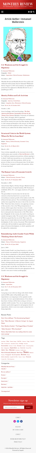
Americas (10, 101)
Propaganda (8, 354)
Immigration (6, 348)
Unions (23, 357)
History (8, 141)
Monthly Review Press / (8, 367)
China (7, 341)
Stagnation (4, 143)
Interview (22, 348)
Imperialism (9, 75)
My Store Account (18, 430)
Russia (28, 354)
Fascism (23, 345)
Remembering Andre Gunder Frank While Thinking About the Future (17, 235)
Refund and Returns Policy (18, 439)
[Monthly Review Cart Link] (31, 12)
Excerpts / (4, 378)
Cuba (2, 343)
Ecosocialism (4, 345)
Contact (18, 434)
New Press (20, 352)
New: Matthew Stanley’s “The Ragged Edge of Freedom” (17, 326)
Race (13, 103)
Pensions (3, 354)
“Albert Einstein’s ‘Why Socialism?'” (11, 329)
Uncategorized (5, 391)
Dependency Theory (15, 343)
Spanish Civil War (14, 357)
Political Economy (17, 75)
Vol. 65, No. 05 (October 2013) (12, 105)
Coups (28, 341)
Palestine (31, 352)
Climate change (13, 341)
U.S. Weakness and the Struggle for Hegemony (14, 66)
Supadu (21, 450)
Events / (3, 375)
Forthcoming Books (29, 345)
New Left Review (24, 154)
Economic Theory (20, 177)
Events (15, 345)
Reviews (23, 355)
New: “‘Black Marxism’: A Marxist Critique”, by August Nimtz (17, 322)
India (19, 348)
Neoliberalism (23, 350)
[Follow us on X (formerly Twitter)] (18, 421)
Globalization (26, 75)
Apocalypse (3, 341)
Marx (7, 350)
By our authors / (6, 372)
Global (9, 73)
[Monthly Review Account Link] (29, 12)
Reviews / (4, 384)
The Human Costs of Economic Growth (16, 172)
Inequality (8, 103)
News (26, 352)
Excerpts (19, 345)
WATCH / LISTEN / (7, 387)
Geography (4, 73)
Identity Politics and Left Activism (14, 95)
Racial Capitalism (16, 354)
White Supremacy (10, 359)
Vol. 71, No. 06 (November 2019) (13, 287)
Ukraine (20, 357)
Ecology (21, 343)
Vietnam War (4, 359)
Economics (26, 343)
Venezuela (28, 357)
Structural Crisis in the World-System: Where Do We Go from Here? (16, 134)
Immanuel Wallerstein (8, 71)
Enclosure (11, 345)
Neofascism (17, 350)
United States (16, 101)
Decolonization (7, 343)
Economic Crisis (24, 141)
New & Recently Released (8, 352)
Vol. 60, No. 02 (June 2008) (12, 244)
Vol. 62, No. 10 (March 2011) (12, 146)
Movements (18, 103)
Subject (3, 75)
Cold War (19, 341)
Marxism (12, 350)
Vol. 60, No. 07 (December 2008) (13, 180)
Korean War (28, 348)
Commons (24, 341)
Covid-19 (32, 341)
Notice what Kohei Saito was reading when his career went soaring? (16, 333)
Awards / (3, 369)
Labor (3, 350)
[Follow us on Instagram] (14, 421)
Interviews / (4, 381)
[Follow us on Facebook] (21, 421)
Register (18, 427)
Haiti (2, 348)
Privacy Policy (18, 442)
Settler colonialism (5, 357)
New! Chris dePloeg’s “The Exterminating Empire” (15, 318)
